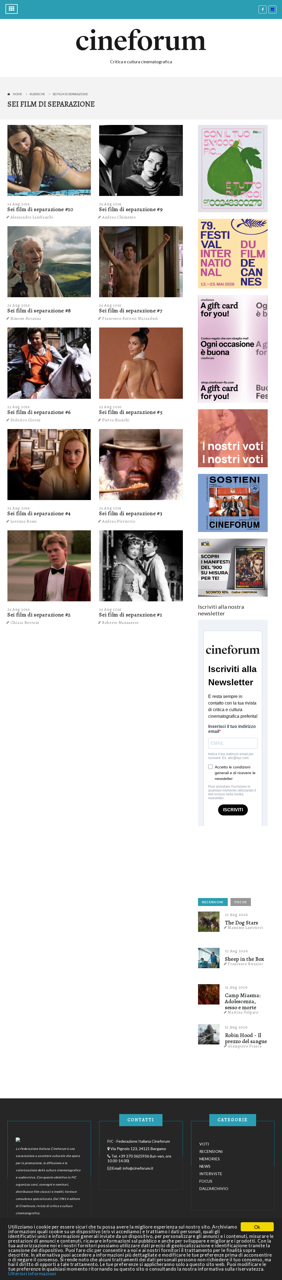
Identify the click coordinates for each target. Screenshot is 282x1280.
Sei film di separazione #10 (40, 209)
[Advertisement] (239, 860)
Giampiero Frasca (245, 1046)
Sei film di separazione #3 (130, 513)
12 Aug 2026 (236, 1027)
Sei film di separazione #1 (130, 614)
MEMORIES (209, 1158)
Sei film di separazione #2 (39, 614)
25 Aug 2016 (18, 204)
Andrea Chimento (119, 217)
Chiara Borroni (24, 622)
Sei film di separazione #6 (39, 412)
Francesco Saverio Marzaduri (130, 318)
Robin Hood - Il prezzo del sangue (246, 1038)
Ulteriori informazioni (32, 1273)
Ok (257, 1226)
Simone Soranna (25, 318)
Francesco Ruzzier (245, 963)
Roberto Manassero (120, 622)
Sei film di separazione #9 (130, 209)
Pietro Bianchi (116, 420)
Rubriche (37, 94)
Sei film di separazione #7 (130, 310)
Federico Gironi (25, 420)
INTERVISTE (210, 1173)
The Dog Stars (241, 923)
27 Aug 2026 (236, 914)
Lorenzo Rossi (23, 521)
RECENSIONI (213, 902)
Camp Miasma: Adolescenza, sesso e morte (243, 1001)
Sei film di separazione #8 (39, 310)
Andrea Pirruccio (118, 521)
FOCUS (241, 902)
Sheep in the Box (244, 959)
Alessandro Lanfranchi (31, 217)
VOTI (204, 1144)
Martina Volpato (243, 1012)
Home (17, 94)
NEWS (204, 1166)
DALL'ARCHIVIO (213, 1188)
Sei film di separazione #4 (39, 513)
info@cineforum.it (138, 1168)
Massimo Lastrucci (245, 927)
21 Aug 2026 (236, 987)
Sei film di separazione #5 (130, 412)
